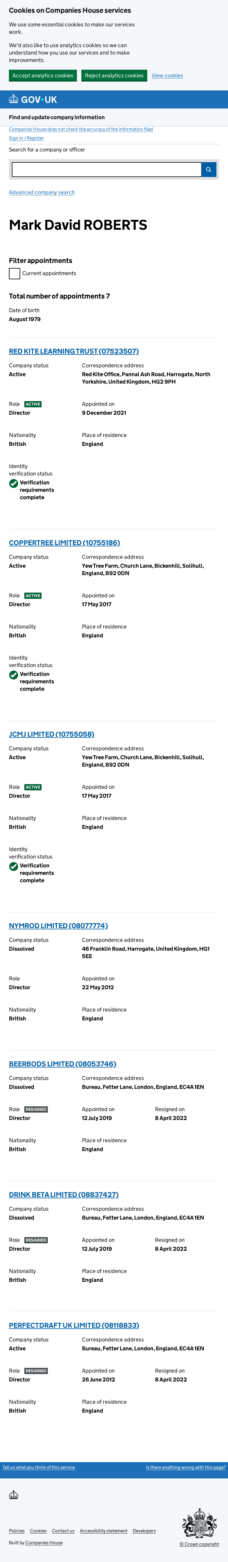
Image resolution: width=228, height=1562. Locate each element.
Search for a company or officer (47, 149)
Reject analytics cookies (114, 75)
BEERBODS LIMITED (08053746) (62, 1064)
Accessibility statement (103, 1531)
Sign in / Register (26, 138)
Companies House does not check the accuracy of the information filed (81, 129)
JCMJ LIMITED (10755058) (51, 734)
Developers (144, 1531)
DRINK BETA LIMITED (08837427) (64, 1194)
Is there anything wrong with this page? (186, 1467)
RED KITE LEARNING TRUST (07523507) (74, 351)
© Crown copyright (199, 1544)
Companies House (44, 1542)
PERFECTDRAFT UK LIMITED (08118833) (74, 1325)
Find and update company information (57, 117)
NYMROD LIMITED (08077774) (58, 925)
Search (209, 169)
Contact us (63, 1531)
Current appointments (49, 273)
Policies (17, 1531)
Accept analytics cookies (42, 75)
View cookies (167, 75)
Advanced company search (42, 192)
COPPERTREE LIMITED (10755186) (64, 542)
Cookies (38, 1531)
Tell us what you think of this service (38, 1467)
